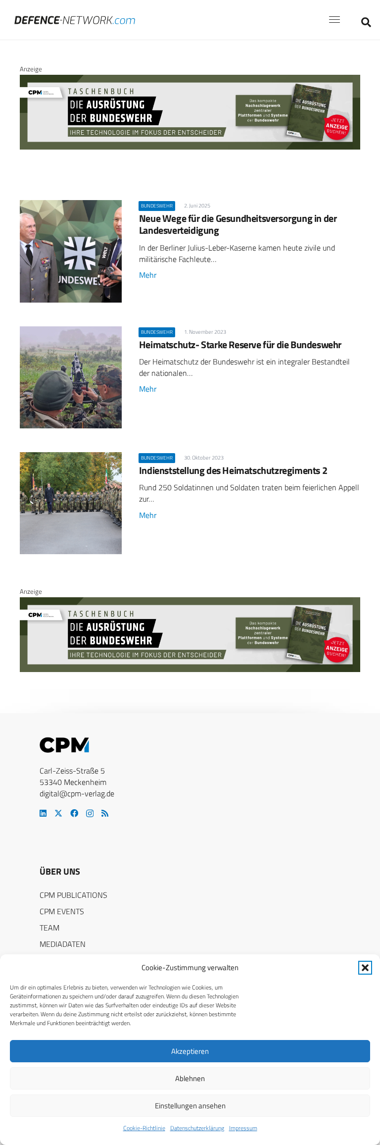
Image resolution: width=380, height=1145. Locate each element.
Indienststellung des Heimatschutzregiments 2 (233, 470)
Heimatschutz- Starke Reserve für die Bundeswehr (240, 344)
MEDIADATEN (63, 944)
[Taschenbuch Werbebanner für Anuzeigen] (190, 147)
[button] (365, 968)
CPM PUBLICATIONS (73, 895)
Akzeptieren (190, 1051)
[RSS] (104, 813)
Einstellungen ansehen (190, 1105)
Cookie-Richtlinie (144, 1128)
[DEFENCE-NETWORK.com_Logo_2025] (75, 20)
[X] (58, 813)
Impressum (243, 1128)
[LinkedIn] (43, 813)
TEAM (49, 928)
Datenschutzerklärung (197, 1128)
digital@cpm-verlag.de (77, 793)
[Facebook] (74, 813)
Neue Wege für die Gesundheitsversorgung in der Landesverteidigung (238, 224)
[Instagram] (90, 813)
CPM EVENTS (62, 911)
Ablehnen (190, 1078)
